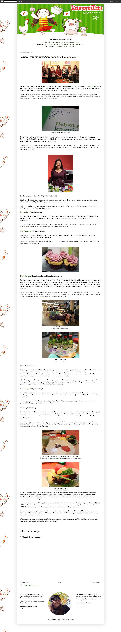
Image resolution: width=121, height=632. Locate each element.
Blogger (71, 620)
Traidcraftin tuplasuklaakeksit (65, 395)
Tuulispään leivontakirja (72, 43)
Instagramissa (90, 603)
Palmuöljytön (72, 46)
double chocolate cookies (44, 403)
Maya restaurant (54, 507)
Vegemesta (72, 503)
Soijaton (65, 46)
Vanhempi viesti (95, 582)
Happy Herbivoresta (94, 87)
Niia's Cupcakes (25, 276)
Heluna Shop (24, 212)
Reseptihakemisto (50, 43)
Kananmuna (48, 44)
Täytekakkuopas (60, 43)
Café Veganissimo (26, 231)
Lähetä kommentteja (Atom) (31, 586)
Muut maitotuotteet (73, 44)
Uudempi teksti (25, 582)
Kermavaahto (56, 44)
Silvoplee (23, 408)
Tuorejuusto (64, 44)
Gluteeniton (58, 46)
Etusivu (60, 582)
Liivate (82, 44)
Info (43, 43)
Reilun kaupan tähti (26, 389)
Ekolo (22, 366)
